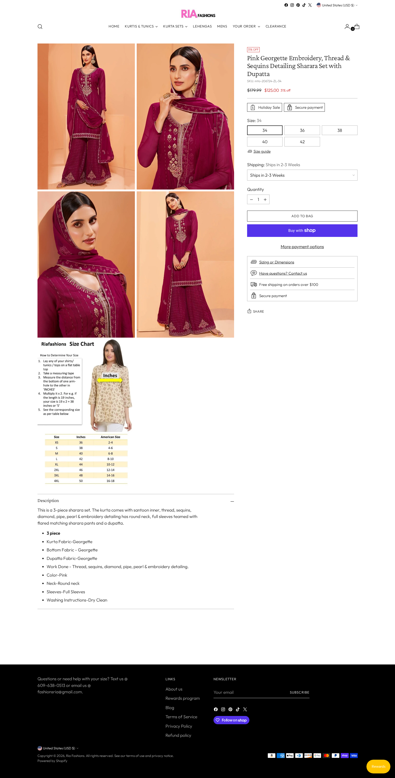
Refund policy (178, 735)
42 (302, 141)
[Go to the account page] (345, 26)
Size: (254, 120)
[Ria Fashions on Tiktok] (304, 5)
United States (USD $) (338, 5)
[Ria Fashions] (197, 13)
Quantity (255, 189)
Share (258, 311)
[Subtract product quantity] (265, 199)
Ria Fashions (75, 756)
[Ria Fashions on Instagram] (292, 5)
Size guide (262, 151)
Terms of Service (181, 716)
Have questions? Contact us (283, 273)
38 (339, 130)
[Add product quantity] (251, 199)
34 (264, 130)
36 (302, 130)
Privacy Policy (178, 726)
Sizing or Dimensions (276, 262)
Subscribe (300, 692)
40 (264, 141)
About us (173, 689)
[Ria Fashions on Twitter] (310, 5)
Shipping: (273, 164)
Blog (169, 707)
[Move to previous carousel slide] (343, 649)
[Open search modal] (40, 26)
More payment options (302, 246)
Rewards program (182, 698)
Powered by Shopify (52, 761)
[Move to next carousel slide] (354, 649)
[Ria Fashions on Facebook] (286, 5)
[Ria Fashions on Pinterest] (298, 5)
